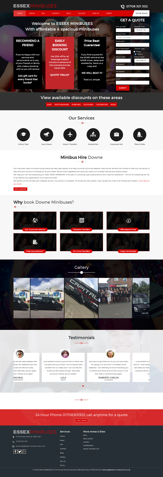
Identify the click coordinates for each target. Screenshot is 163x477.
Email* (118, 79)
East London (88, 439)
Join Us (95, 13)
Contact (56, 13)
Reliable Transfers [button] (81, 229)
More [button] (113, 104)
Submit (122, 88)
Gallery (81, 13)
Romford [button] (76, 104)
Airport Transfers (70, 144)
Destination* (120, 41)
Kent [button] (49, 104)
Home (21, 13)
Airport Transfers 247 (91, 449)
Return (139, 54)
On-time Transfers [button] (81, 251)
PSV (43, 13)
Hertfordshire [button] (62, 104)
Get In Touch (142, 13)
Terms (109, 13)
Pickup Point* (121, 34)
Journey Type (139, 48)
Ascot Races (47, 144)
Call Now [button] (81, 420)
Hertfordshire (88, 445)
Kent (85, 435)
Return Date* (121, 57)
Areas (32, 13)
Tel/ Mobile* (120, 71)
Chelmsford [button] (102, 104)
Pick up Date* (121, 26)
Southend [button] (88, 104)
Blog (68, 13)
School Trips (23, 144)
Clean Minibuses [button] (128, 251)
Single (138, 51)
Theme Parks (139, 144)
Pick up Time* (139, 26)
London (86, 442)
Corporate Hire (116, 144)
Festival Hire (93, 144)
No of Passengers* (123, 48)
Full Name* (120, 64)
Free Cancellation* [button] (35, 251)
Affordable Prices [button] (128, 229)
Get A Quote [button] (20, 189)
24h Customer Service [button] (35, 229)
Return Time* (139, 57)
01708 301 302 (137, 6)
